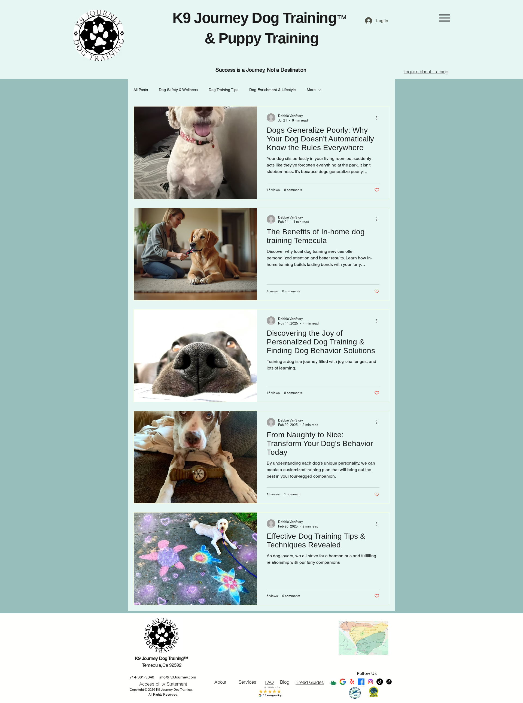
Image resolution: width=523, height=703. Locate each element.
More (311, 89)
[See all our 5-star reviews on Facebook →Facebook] (361, 681)
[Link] (389, 681)
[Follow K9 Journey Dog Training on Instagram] (370, 681)
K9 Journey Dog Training (254, 18)
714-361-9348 (142, 677)
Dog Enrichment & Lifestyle (272, 89)
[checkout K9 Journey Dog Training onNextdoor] (333, 681)
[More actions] (378, 117)
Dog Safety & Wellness (178, 89)
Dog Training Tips (223, 89)
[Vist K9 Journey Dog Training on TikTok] (379, 681)
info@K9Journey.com (177, 677)
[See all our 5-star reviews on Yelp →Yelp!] (352, 681)
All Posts (140, 89)
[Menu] (444, 18)
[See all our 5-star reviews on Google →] (342, 681)
